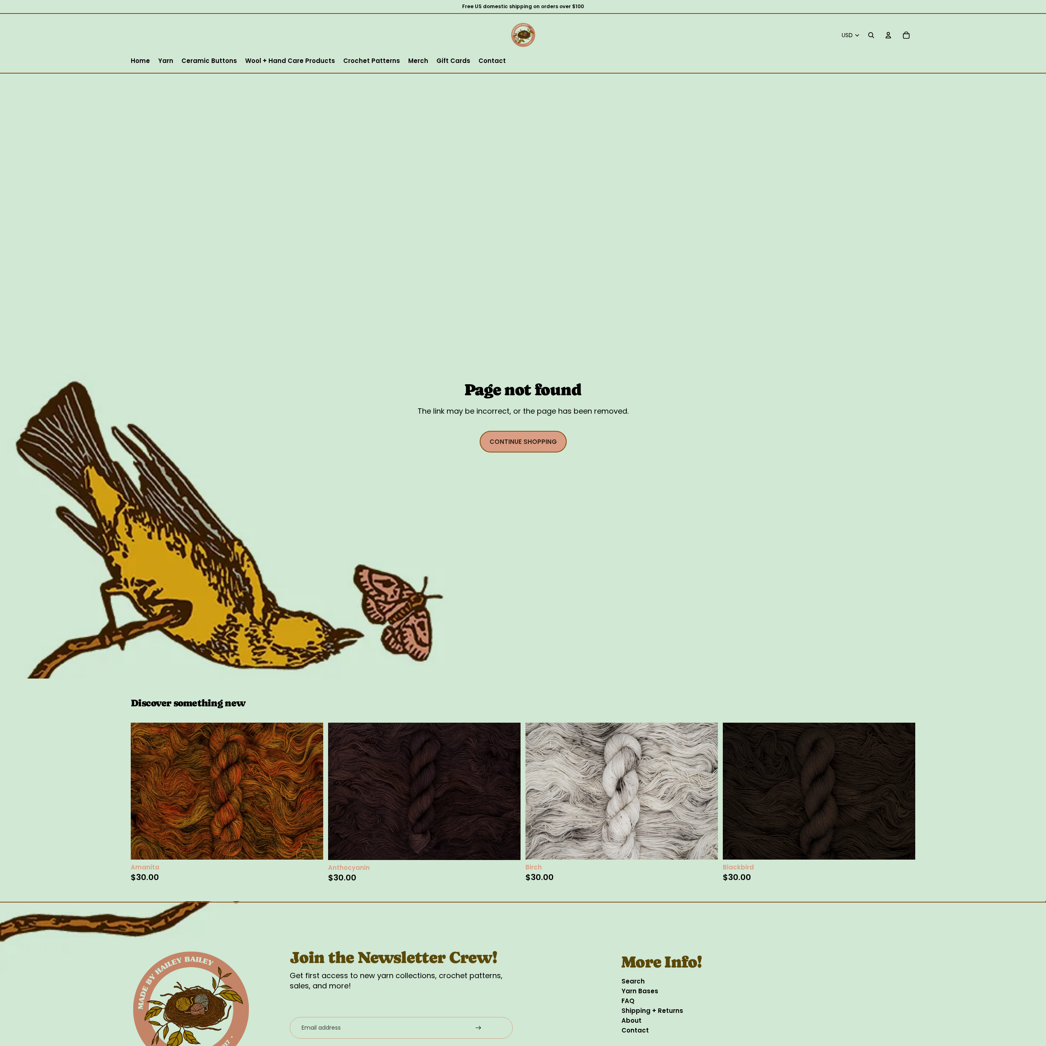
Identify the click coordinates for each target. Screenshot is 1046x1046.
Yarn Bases (639, 991)
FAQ (628, 1001)
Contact (635, 1030)
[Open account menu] (888, 35)
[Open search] (871, 35)
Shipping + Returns (652, 1010)
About (631, 1020)
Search (633, 981)
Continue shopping (523, 441)
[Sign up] (478, 1028)
